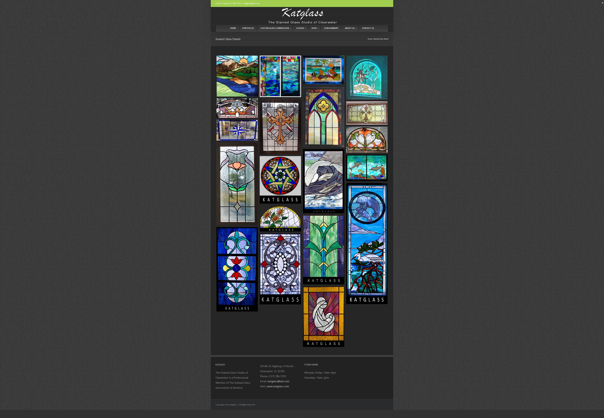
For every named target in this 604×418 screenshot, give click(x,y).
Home (370, 39)
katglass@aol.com (252, 3)
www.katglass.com (278, 386)
